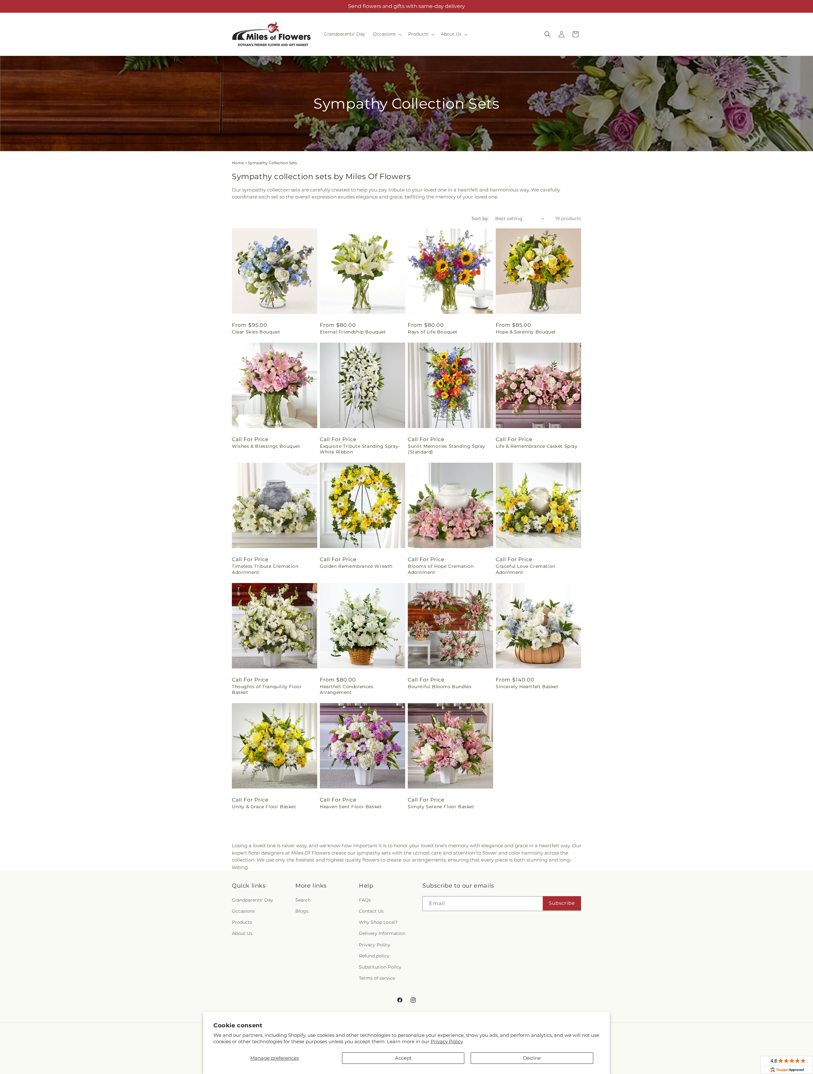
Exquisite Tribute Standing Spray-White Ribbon (360, 449)
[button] (386, 34)
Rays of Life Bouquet (433, 332)
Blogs (301, 911)
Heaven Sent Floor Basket (351, 806)
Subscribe (562, 903)
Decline (532, 1058)
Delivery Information (382, 933)
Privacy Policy (447, 1041)
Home (238, 162)
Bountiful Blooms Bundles (439, 686)
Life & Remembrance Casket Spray (537, 446)
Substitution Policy (380, 967)
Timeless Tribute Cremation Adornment (265, 569)
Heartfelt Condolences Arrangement (346, 689)
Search (303, 900)
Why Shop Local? (378, 922)
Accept (403, 1058)
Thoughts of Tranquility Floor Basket (267, 689)
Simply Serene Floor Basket (441, 806)
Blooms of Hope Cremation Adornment (441, 569)
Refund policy (374, 956)
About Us (242, 933)
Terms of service (377, 978)
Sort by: (480, 218)
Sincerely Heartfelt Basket (527, 686)
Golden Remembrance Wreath (356, 566)
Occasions (243, 911)
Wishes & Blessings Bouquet (266, 446)
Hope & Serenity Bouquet (526, 332)
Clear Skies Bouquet (256, 332)
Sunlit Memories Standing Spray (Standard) (446, 449)
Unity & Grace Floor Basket (264, 806)
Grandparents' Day (252, 900)
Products (242, 922)
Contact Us (371, 911)
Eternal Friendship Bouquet (353, 332)
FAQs (365, 900)
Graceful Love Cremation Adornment (525, 569)
